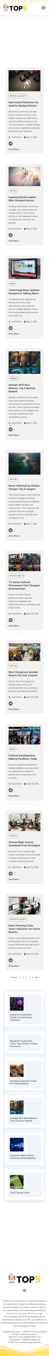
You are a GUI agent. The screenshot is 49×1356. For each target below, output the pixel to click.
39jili (34, 1342)
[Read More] (11, 144)
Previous (14, 977)
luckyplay (32, 1340)
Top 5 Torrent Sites (20, 1192)
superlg (30, 1342)
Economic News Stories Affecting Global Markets (23, 1156)
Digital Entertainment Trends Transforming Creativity (21, 1017)
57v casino (19, 1337)
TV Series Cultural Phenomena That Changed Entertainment (24, 585)
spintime (11, 1337)
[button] (43, 8)
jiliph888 (26, 1340)
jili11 (18, 1342)
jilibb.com (33, 1337)
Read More (14, 149)
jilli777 (13, 1342)
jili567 (39, 1342)
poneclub (23, 1342)
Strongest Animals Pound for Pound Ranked (23, 1082)
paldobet (27, 1337)
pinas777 (18, 1340)
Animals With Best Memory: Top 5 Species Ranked (22, 388)
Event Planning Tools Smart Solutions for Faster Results (24, 928)
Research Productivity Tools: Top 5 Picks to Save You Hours (23, 1044)
